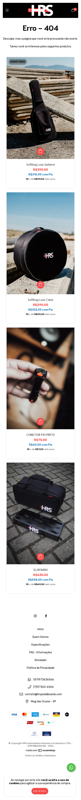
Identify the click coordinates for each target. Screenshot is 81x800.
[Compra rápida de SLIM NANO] (40, 556)
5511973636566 (43, 679)
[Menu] (8, 10)
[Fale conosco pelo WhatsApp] (71, 767)
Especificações (40, 644)
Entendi (39, 791)
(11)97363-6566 (43, 687)
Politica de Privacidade (40, 667)
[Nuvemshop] (41, 751)
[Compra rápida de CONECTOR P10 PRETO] (40, 421)
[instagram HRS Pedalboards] (35, 616)
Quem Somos (40, 637)
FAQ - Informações (40, 652)
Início (40, 629)
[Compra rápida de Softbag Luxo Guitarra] (40, 151)
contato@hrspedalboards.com (43, 694)
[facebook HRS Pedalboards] (46, 616)
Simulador (40, 660)
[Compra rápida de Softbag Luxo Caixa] (40, 285)
